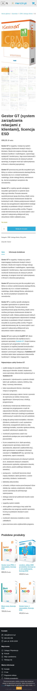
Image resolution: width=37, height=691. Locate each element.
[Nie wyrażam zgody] (35, 685)
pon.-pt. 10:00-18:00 (11, 641)
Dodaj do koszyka (21, 229)
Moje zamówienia (10, 657)
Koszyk (6, 653)
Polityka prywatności (11, 678)
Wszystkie (23, 237)
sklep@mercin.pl (10, 635)
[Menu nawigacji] (3, 3)
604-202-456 (8, 638)
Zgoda (19, 688)
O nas (6, 672)
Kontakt (6, 669)
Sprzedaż (15, 13)
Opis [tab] (3, 252)
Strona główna (5, 13)
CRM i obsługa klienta (26, 13)
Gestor (9, 242)
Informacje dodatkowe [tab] (17, 252)
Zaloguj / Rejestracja (11, 650)
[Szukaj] (7, 3)
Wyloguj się (8, 660)
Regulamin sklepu (10, 675)
